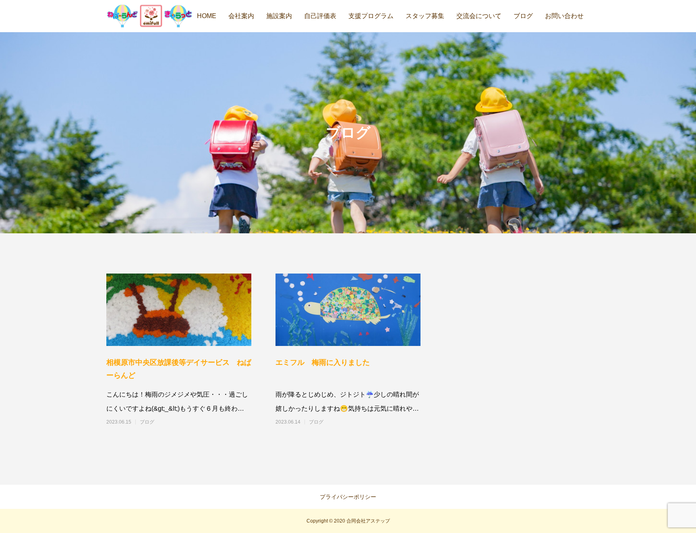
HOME (206, 15)
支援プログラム (371, 15)
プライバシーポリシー (348, 497)
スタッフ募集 (425, 15)
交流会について (478, 15)
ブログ (523, 15)
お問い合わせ (564, 15)
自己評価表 (320, 15)
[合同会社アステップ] (149, 16)
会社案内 (241, 15)
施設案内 (279, 15)
